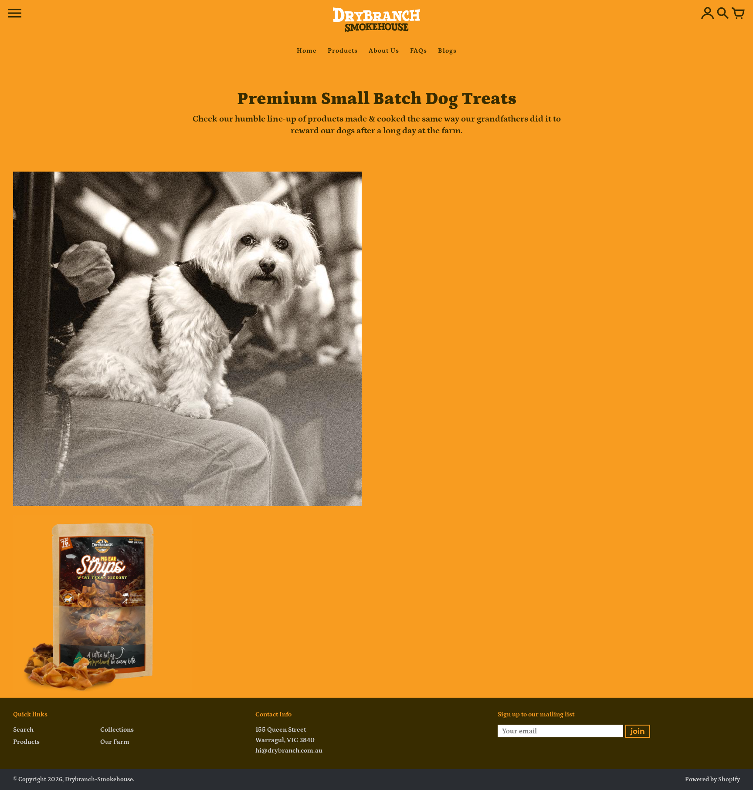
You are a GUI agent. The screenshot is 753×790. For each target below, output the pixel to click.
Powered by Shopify (712, 779)
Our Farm (114, 742)
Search (23, 729)
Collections (117, 729)
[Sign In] (707, 13)
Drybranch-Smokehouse (99, 779)
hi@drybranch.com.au (288, 750)
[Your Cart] (738, 13)
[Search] (722, 13)
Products (26, 742)
